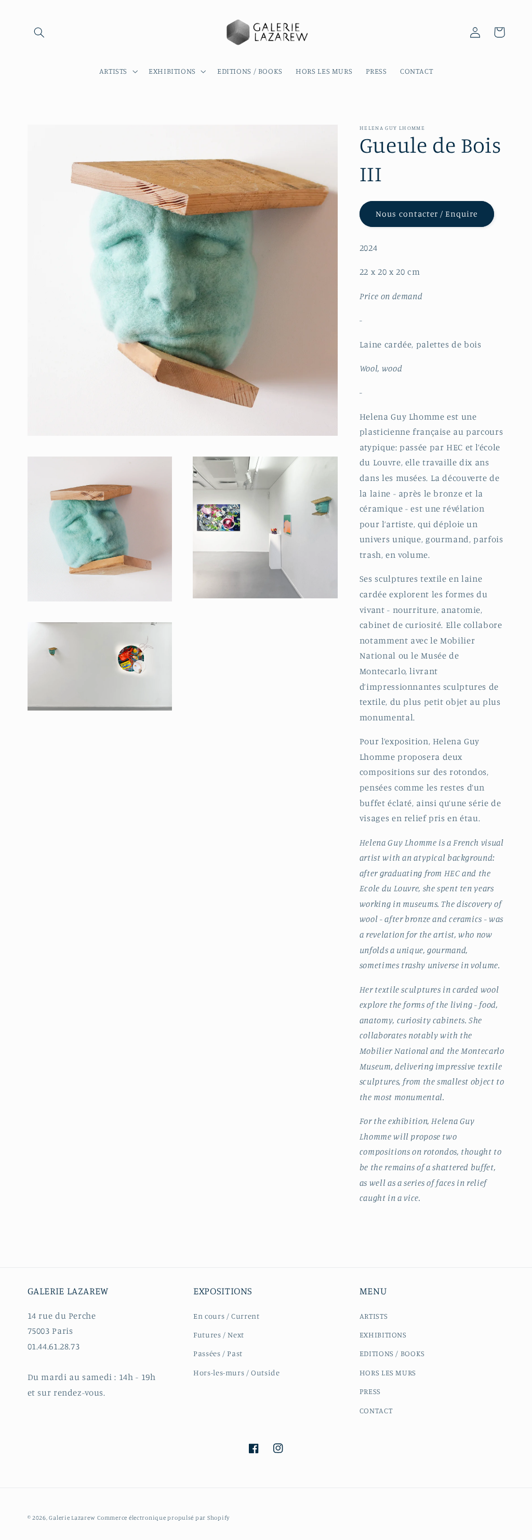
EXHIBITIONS (383, 1334)
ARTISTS (374, 1315)
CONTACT (376, 1410)
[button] (39, 32)
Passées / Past (218, 1353)
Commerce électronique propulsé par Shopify (163, 1517)
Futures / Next (218, 1334)
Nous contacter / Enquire (426, 214)
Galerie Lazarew (72, 1517)
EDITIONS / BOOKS (392, 1353)
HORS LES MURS (388, 1372)
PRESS (370, 1391)
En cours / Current (226, 1315)
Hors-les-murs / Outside (236, 1372)
